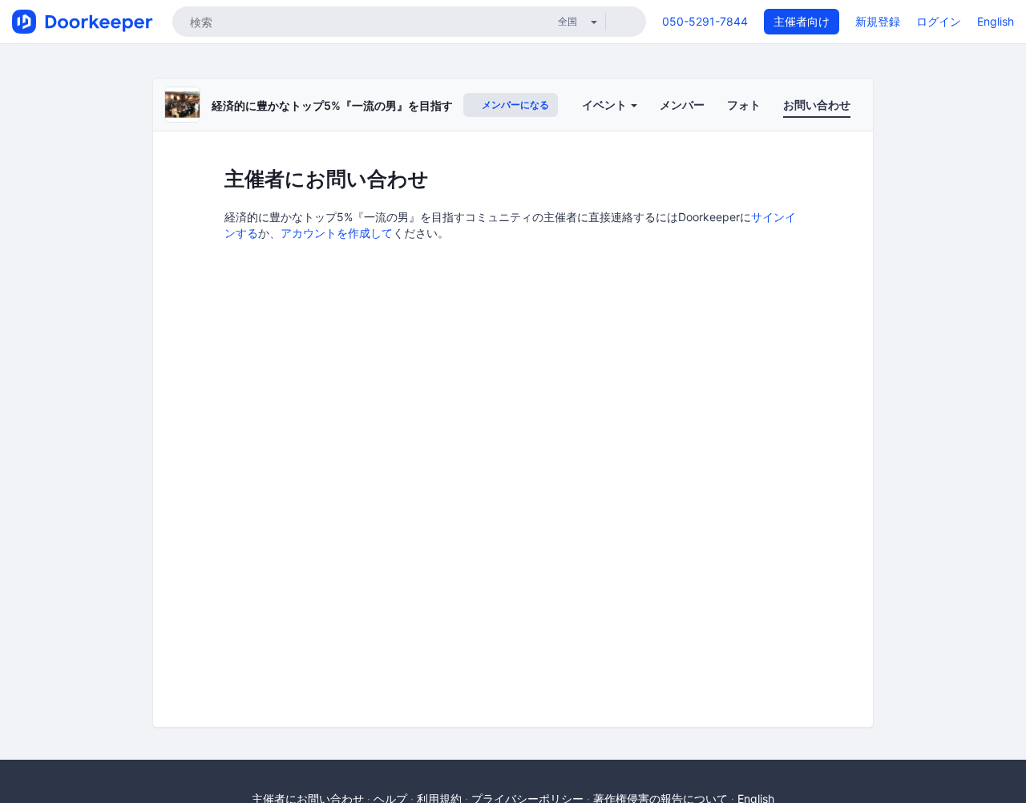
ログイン (938, 21)
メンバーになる (514, 105)
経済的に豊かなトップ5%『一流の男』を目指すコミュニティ (366, 105)
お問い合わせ (816, 104)
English (995, 21)
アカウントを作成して (337, 233)
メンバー (682, 104)
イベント (605, 104)
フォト (744, 104)
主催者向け (802, 21)
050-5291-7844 (705, 21)
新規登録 (877, 21)
